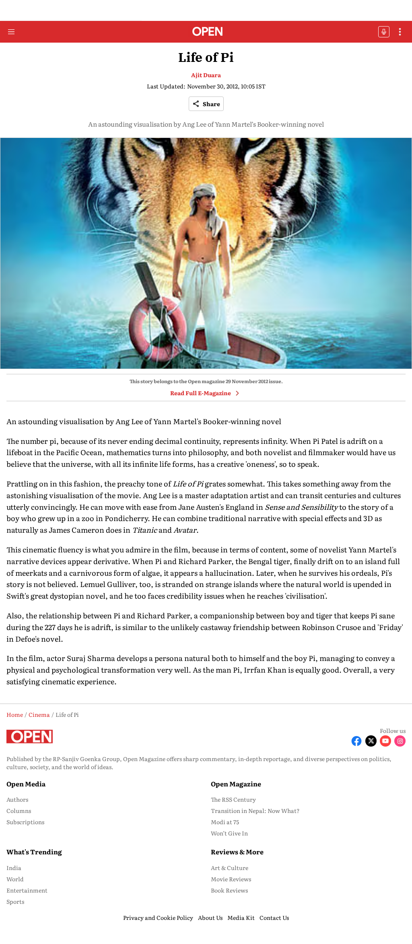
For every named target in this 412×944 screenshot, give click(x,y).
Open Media (25, 783)
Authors (17, 799)
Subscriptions (25, 822)
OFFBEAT (383, 31)
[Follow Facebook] (356, 741)
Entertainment (26, 890)
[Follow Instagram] (400, 741)
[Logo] (206, 32)
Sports (15, 901)
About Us (210, 917)
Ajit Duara (206, 75)
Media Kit (241, 917)
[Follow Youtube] (385, 741)
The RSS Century (233, 799)
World (15, 879)
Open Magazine (236, 783)
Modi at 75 (225, 822)
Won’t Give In (229, 833)
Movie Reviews (231, 879)
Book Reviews (229, 890)
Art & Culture (229, 868)
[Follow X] (371, 741)
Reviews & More (237, 851)
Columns (18, 811)
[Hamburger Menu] (11, 32)
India (13, 868)
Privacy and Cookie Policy (158, 917)
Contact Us (274, 917)
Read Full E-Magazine (200, 393)
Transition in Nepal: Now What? (255, 811)
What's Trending (34, 851)
